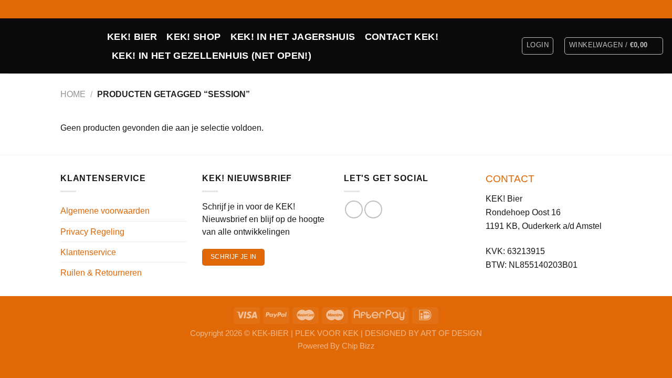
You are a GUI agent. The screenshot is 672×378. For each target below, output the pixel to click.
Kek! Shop (193, 37)
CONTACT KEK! (401, 37)
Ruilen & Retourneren (101, 272)
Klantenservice (88, 252)
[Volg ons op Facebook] (648, 9)
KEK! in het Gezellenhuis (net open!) (211, 55)
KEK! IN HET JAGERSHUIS (292, 37)
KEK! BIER (132, 37)
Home (73, 94)
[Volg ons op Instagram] (659, 9)
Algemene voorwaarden (105, 210)
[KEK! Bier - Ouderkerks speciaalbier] (49, 46)
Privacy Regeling (92, 231)
